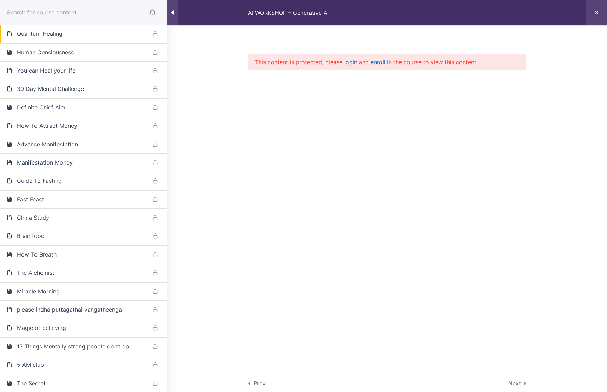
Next (514, 383)
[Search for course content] (153, 12)
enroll (378, 62)
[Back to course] (596, 12)
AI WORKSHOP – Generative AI (288, 12)
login (350, 62)
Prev (260, 383)
